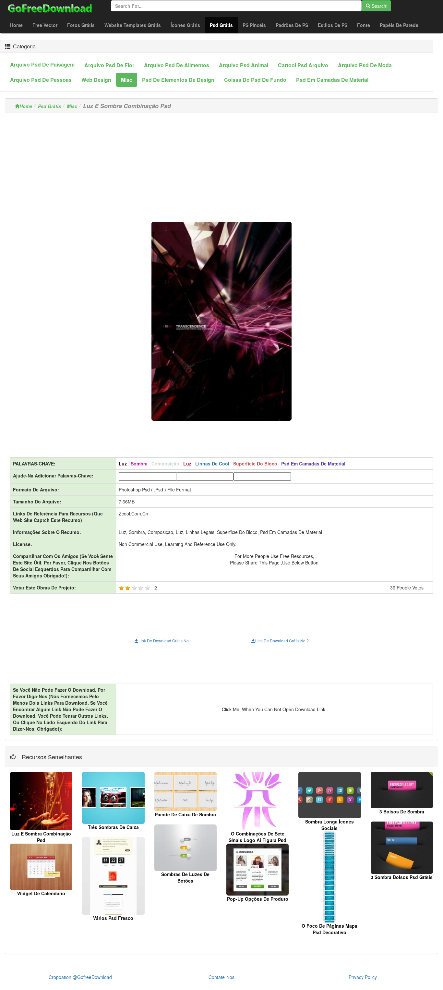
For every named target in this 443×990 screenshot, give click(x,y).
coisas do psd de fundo (255, 79)
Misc (72, 106)
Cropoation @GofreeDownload (80, 977)
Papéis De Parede (399, 25)
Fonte (363, 25)
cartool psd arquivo (303, 65)
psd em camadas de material (332, 79)
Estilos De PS (332, 25)
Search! (379, 6)
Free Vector (44, 25)
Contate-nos (221, 977)
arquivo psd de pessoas (41, 79)
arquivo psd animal (243, 65)
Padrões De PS (292, 25)
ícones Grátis (185, 25)
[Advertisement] (221, 163)
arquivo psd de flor (109, 65)
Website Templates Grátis (132, 25)
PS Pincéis (254, 25)
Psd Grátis (224, 24)
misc (126, 79)
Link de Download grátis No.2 (282, 640)
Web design (96, 79)
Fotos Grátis (81, 25)
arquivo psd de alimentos (176, 65)
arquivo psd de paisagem (42, 64)
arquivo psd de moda (365, 65)
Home (16, 25)
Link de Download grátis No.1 (165, 640)
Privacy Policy (363, 977)
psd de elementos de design (178, 79)
